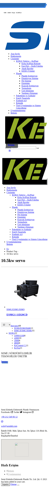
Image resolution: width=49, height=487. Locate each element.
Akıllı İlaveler (27, 68)
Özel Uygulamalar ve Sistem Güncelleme (28, 106)
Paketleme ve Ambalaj (25, 95)
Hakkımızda (16, 56)
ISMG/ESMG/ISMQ (16, 309)
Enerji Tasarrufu (23, 98)
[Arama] (38, 148)
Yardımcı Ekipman (30, 93)
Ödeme (13, 484)
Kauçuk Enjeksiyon (30, 86)
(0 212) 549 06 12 (17, 5)
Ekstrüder (26, 83)
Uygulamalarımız (18, 110)
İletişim (14, 113)
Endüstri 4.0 (21, 100)
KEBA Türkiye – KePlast (27, 61)
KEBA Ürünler (28, 71)
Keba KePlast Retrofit (31, 63)
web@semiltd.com (37, 5)
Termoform (26, 88)
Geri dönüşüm (28, 91)
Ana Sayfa (15, 54)
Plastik (19, 73)
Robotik (19, 103)
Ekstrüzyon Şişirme (30, 78)
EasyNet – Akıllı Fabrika (32, 66)
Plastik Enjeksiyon (29, 76)
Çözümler (15, 59)
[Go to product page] (27, 290)
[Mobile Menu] (9, 151)
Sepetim (5, 484)
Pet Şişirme (26, 81)
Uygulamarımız (14, 474)
